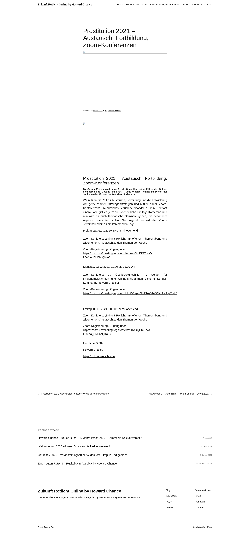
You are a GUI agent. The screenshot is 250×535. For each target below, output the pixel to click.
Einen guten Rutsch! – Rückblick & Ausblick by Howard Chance (77, 463)
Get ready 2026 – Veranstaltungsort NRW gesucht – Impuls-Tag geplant (82, 455)
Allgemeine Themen (113, 111)
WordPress (207, 527)
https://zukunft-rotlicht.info (99, 356)
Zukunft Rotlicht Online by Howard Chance (65, 4)
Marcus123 (97, 111)
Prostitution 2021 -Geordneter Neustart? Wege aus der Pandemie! (75, 393)
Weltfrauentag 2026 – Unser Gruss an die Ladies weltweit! (74, 446)
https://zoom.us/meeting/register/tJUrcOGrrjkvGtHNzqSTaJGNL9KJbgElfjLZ (130, 293)
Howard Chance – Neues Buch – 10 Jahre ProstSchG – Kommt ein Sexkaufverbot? (90, 438)
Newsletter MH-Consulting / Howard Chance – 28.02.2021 (179, 393)
